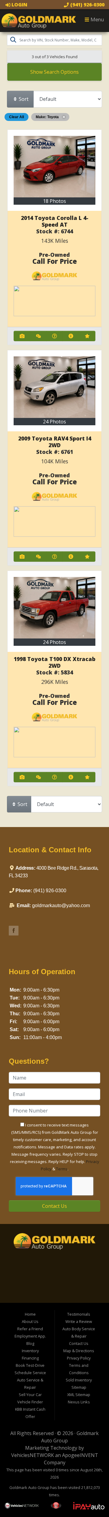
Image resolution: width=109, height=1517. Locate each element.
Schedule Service (30, 1372)
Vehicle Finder (30, 1402)
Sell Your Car (30, 1394)
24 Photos (54, 421)
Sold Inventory (79, 1380)
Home (30, 1314)
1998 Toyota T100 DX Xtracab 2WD (54, 662)
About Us (30, 1321)
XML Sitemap (78, 1394)
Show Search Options (54, 72)
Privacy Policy (79, 1358)
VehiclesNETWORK (32, 1455)
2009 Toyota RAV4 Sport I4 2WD (54, 442)
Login (18, 4)
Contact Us (54, 1206)
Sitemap (78, 1387)
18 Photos (54, 201)
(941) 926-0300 (86, 4)
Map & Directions (78, 1350)
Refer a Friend (30, 1328)
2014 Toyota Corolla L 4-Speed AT (54, 221)
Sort (23, 99)
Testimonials (78, 1314)
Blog (30, 1343)
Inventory (30, 1350)
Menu (96, 19)
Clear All (16, 117)
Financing (30, 1358)
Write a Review (78, 1321)
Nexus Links (79, 1402)
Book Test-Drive (30, 1365)
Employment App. (30, 1336)
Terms (62, 1169)
